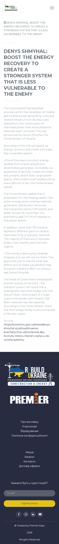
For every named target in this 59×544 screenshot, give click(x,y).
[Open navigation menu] (52, 8)
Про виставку (30, 421)
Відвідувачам (30, 431)
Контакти (29, 461)
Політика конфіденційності (29, 435)
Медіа (30, 452)
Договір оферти (29, 466)
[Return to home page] (11, 8)
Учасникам (29, 426)
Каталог (30, 456)
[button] (19, 514)
